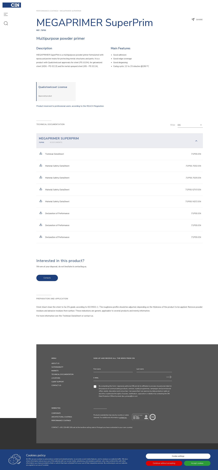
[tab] (119, 140)
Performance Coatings (47, 11)
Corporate (56, 413)
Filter (172, 125)
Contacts (47, 278)
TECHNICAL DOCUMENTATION (62, 374)
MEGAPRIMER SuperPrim (70, 11)
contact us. (123, 418)
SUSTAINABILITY (57, 367)
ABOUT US (55, 363)
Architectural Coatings (61, 417)
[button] (190, 125)
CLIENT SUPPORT (57, 382)
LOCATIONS (55, 378)
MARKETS (54, 371)
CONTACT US (56, 385)
